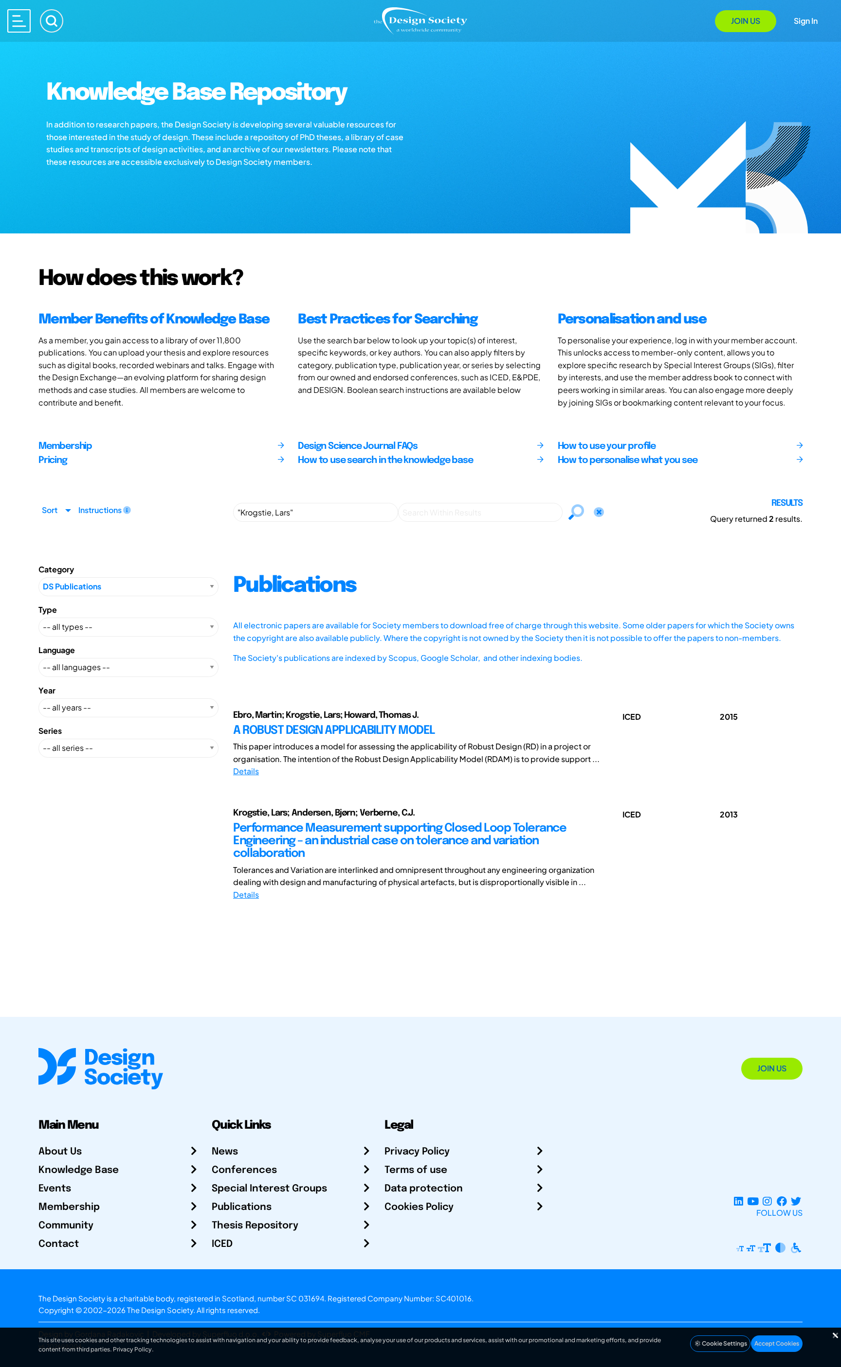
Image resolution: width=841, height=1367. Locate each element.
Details (246, 771)
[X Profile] (796, 1201)
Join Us (745, 21)
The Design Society (160, 1309)
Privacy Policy (417, 1152)
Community (65, 1226)
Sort (49, 510)
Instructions (100, 510)
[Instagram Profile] (767, 1201)
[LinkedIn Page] (738, 1201)
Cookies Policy (419, 1207)
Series (50, 731)
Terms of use (415, 1170)
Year (46, 690)
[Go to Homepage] (420, 20)
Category (56, 569)
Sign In (806, 21)
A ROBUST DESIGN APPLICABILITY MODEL (334, 731)
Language (56, 650)
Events (54, 1189)
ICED (222, 1244)
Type (47, 609)
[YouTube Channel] (752, 1201)
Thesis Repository (255, 1226)
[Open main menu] (19, 21)
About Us (60, 1152)
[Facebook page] (781, 1201)
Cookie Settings (724, 1343)
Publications (242, 1207)
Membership (69, 1207)
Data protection (423, 1189)
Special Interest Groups (269, 1189)
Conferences (244, 1170)
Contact (58, 1244)
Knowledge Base (78, 1170)
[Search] (51, 21)
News (225, 1152)
